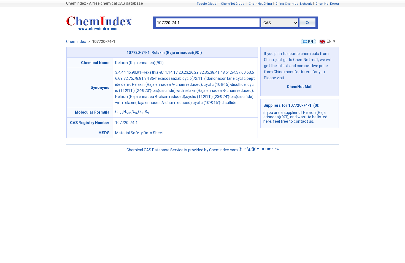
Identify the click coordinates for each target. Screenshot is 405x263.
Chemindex (76, 41)
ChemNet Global (233, 4)
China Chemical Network (294, 4)
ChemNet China (260, 4)
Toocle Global (207, 4)
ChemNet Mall (299, 86)
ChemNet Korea (327, 4)
